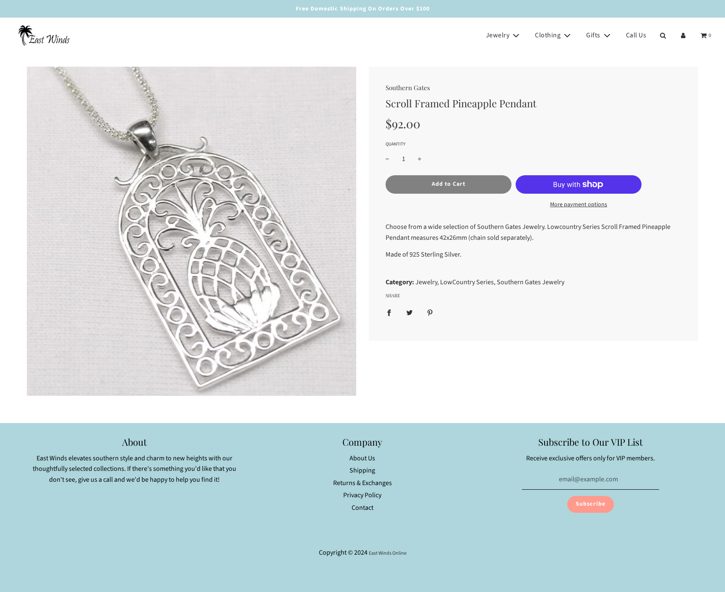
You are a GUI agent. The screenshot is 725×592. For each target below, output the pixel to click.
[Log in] (683, 35)
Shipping (362, 470)
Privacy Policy (362, 495)
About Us (362, 458)
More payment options (578, 204)
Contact (362, 507)
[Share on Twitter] (409, 312)
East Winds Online (388, 553)
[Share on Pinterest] (430, 312)
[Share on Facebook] (389, 312)
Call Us (636, 35)
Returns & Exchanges (362, 483)
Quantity (395, 144)
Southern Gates (408, 87)
